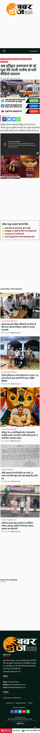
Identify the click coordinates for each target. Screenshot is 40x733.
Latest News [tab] (5, 289)
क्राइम (8, 372)
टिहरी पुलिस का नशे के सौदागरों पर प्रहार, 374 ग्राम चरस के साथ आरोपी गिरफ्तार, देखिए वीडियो (19, 378)
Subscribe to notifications (12, 697)
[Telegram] (14, 119)
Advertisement (20, 702)
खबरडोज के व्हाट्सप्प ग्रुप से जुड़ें (17, 228)
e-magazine (33, 51)
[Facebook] (4, 119)
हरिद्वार (29, 59)
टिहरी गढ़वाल (13, 372)
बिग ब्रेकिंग (9, 59)
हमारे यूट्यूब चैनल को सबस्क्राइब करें (19, 237)
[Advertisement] (20, 34)
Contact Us (9, 702)
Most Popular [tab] (16, 289)
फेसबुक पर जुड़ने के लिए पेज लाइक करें (20, 231)
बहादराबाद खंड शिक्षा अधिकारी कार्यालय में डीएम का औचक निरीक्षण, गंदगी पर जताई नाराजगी (18, 327)
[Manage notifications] (35, 728)
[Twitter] (9, 119)
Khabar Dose (22, 717)
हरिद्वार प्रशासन (13, 321)
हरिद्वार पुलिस (4, 62)
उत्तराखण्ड (3, 59)
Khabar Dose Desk (15, 78)
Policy (30, 702)
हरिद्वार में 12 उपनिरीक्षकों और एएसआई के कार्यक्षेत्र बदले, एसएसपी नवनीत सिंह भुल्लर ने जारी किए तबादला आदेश (19, 435)
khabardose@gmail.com (12, 671)
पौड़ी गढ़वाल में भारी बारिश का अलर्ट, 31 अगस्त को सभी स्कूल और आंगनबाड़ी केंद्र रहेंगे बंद (19, 475)
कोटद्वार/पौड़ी (10, 469)
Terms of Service (19, 707)
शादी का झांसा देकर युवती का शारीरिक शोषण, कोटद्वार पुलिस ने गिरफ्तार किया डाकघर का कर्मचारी (17, 526)
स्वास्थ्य (24, 59)
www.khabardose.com (18, 684)
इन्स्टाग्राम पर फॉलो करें (14, 234)
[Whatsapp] (18, 119)
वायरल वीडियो (17, 59)
